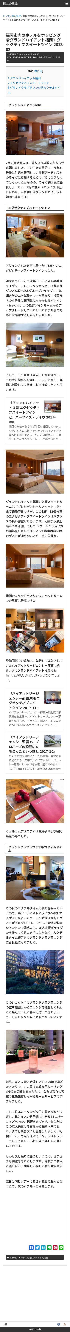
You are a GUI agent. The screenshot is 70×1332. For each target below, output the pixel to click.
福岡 (46, 1257)
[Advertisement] (35, 1217)
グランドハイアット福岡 (24, 78)
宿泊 (45, 57)
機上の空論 (10, 3)
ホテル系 (39, 57)
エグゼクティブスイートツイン (28, 83)
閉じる (38, 71)
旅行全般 (27, 57)
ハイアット (52, 57)
